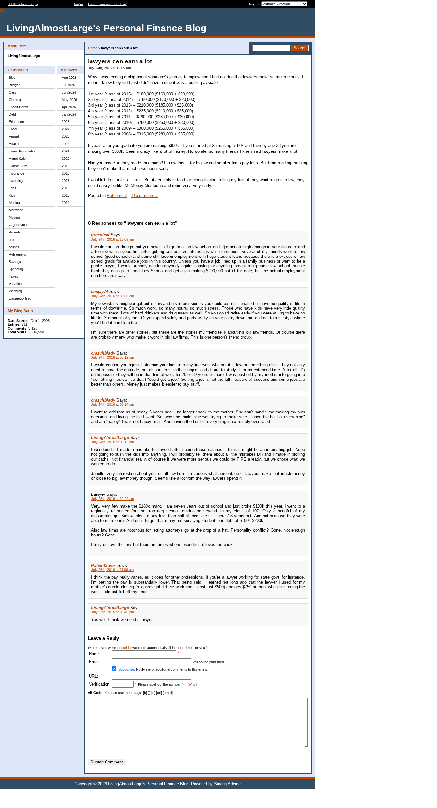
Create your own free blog (107, 4)
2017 (65, 181)
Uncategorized (20, 298)
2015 (65, 195)
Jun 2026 (69, 92)
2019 (65, 166)
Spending (16, 269)
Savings (15, 262)
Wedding (15, 291)
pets (12, 239)
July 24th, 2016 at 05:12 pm (112, 357)
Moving (14, 217)
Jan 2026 (69, 114)
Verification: (100, 684)
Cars (12, 92)
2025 (65, 122)
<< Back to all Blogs (23, 4)
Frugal (14, 136)
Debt (12, 114)
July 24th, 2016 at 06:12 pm (112, 442)
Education (16, 122)
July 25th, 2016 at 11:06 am (112, 570)
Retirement (17, 254)
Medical (14, 203)
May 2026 (69, 100)
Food (13, 129)
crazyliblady (103, 353)
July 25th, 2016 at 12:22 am (112, 499)
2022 (65, 144)
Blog (12, 77)
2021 (65, 151)
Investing (16, 181)
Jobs (12, 188)
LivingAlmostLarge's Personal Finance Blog (148, 783)
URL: (93, 676)
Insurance (16, 173)
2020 (65, 158)
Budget (14, 85)
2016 (65, 188)
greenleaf (100, 235)
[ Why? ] (193, 684)
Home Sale (17, 158)
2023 (65, 136)
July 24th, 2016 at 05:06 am (112, 296)
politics (14, 247)
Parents (15, 232)
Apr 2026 (69, 107)
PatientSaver (103, 565)
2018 (65, 173)
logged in (124, 647)
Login (78, 4)
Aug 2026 (69, 77)
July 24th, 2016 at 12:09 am (112, 239)
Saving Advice (227, 783)
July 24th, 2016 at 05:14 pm (112, 404)
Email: (95, 661)
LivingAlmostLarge (110, 437)
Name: (95, 653)
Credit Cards (18, 107)
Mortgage (16, 210)
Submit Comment (107, 762)
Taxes (13, 276)
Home (92, 48)
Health (14, 144)
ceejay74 (99, 291)
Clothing (15, 100)
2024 (65, 129)
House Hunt (18, 166)
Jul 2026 (68, 85)
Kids (12, 195)
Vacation (15, 284)
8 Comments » (144, 195)
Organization (18, 225)
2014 (65, 203)
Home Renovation (22, 151)
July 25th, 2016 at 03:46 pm (112, 612)
